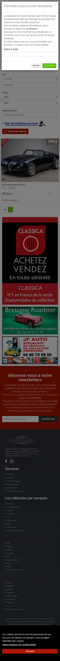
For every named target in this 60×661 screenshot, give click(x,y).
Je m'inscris (49, 66)
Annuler (36, 66)
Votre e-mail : (11, 49)
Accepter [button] (30, 651)
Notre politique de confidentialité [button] (19, 644)
